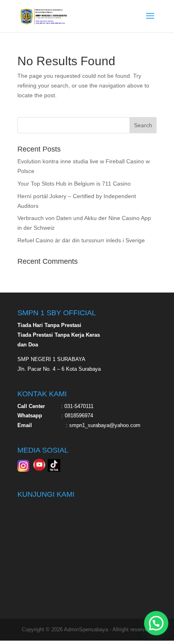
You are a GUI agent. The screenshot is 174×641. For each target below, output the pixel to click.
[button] (156, 623)
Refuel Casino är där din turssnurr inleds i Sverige (81, 240)
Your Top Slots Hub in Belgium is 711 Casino (74, 183)
